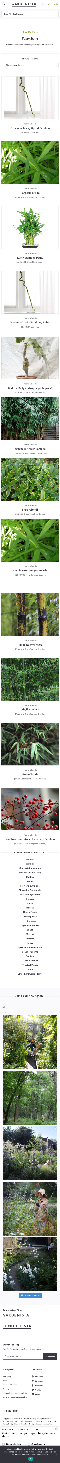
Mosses (30, 934)
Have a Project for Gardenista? (15, 1397)
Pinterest (39, 1376)
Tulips (30, 969)
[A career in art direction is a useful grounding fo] (30, 1264)
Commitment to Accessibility (15, 1393)
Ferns (30, 881)
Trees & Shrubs (30, 961)
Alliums (30, 859)
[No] (56, 1454)
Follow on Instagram (32, 1295)
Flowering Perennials (30, 890)
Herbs (30, 903)
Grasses (30, 899)
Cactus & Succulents (30, 868)
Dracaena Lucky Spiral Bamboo (30, 128)
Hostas (30, 908)
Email (37, 1394)
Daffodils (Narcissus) (30, 872)
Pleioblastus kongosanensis (30, 570)
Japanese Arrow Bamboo (30, 449)
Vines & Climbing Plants (30, 974)
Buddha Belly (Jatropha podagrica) (30, 388)
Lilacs (30, 930)
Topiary (30, 956)
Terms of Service (10, 1385)
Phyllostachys (30, 709)
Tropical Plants (30, 965)
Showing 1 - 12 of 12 (30, 59)
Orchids (30, 939)
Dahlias (30, 877)
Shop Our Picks (30, 32)
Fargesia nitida (30, 193)
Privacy (6, 1389)
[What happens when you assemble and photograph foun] (30, 1098)
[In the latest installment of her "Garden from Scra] (30, 1153)
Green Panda (30, 774)
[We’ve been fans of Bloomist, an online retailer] (30, 1042)
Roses (30, 943)
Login (55, 4)
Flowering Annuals (30, 886)
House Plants (30, 912)
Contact (6, 1381)
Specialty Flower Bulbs (30, 947)
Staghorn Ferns (30, 952)
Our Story (7, 1376)
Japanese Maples (30, 925)
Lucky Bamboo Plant (30, 258)
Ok (30, 1459)
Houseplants (30, 917)
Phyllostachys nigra (30, 645)
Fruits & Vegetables (30, 895)
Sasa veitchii (30, 510)
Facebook (39, 1385)
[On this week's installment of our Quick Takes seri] (30, 1209)
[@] (9, 1009)
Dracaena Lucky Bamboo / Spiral (30, 322)
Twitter (38, 1390)
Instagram (39, 1381)
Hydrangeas (30, 921)
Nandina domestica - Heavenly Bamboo (30, 839)
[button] (43, 4)
